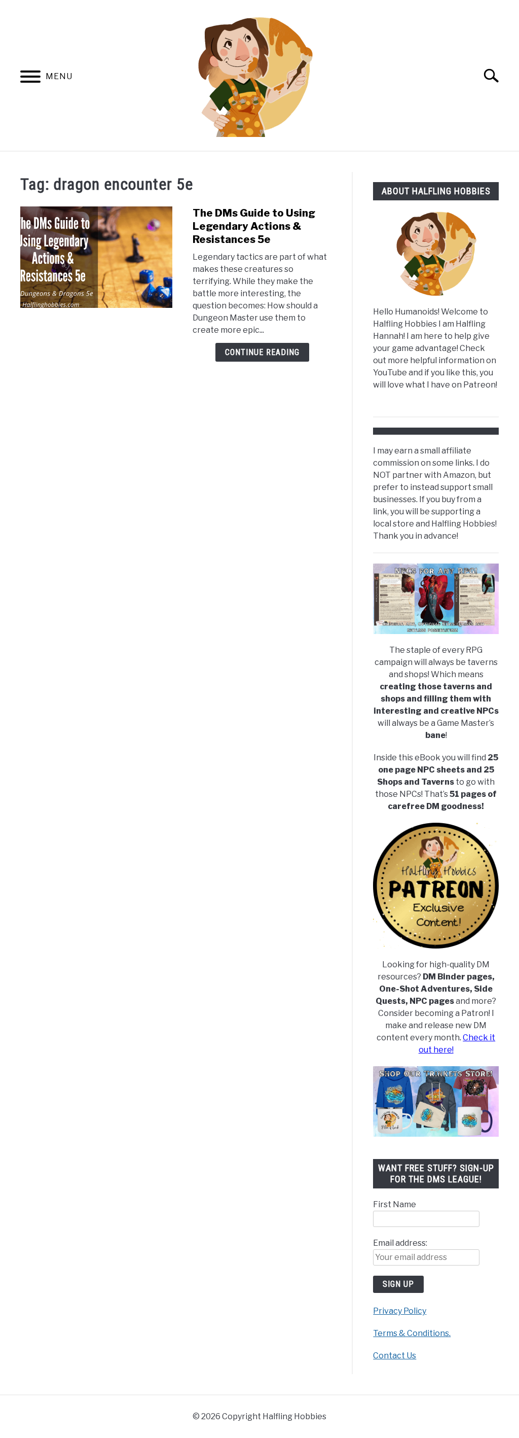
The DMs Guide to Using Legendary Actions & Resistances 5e (254, 226)
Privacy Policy (399, 1311)
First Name (394, 1204)
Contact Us (394, 1355)
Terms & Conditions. (412, 1333)
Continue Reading (262, 352)
